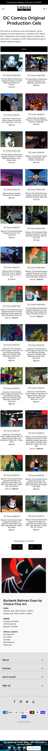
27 (32, 547)
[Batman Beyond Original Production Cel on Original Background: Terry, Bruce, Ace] (11, 255)
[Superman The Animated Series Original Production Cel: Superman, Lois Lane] (11, 102)
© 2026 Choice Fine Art (23, 722)
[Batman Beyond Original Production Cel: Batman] (11, 177)
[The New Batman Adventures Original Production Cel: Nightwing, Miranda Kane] (36, 62)
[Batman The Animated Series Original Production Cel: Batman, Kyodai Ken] (36, 140)
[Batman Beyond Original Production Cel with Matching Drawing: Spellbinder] (36, 101)
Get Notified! (33, 748)
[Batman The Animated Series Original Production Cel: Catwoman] (11, 215)
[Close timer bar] (46, 742)
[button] (24, 49)
